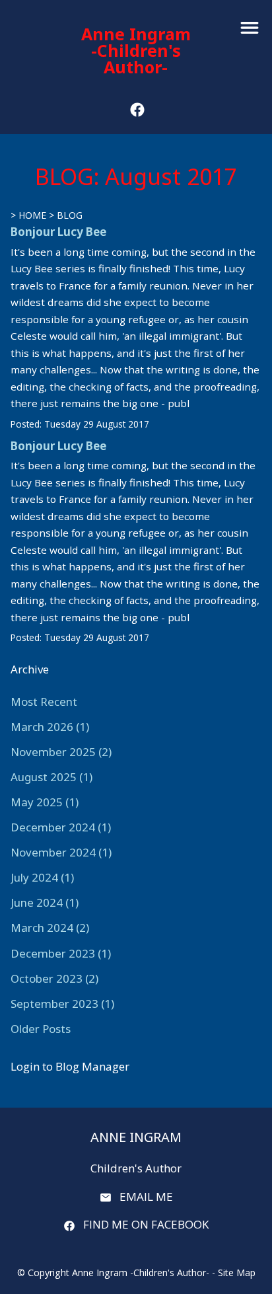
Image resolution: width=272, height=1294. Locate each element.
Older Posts (41, 1028)
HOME (32, 215)
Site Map (236, 1272)
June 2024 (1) (45, 902)
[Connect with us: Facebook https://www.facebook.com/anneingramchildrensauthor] (137, 110)
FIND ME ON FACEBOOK (146, 1224)
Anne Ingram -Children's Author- (136, 50)
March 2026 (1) (50, 726)
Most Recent (44, 701)
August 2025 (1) (51, 776)
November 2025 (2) (61, 751)
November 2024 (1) (61, 852)
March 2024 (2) (50, 927)
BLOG (70, 215)
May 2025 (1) (45, 802)
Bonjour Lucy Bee (58, 231)
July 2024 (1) (42, 877)
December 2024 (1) (61, 827)
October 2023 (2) (54, 978)
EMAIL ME (146, 1196)
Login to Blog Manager (70, 1066)
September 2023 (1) (62, 1003)
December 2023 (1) (61, 953)
